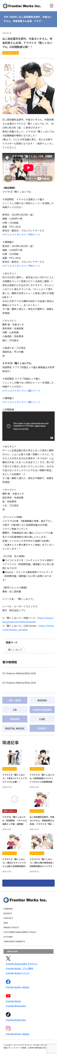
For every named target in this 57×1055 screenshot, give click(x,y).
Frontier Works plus (16, 1005)
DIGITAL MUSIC (15, 728)
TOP (6, 17)
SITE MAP (8, 936)
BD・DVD (15, 700)
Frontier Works (13, 1001)
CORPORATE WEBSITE (14, 941)
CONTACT (8, 918)
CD (15, 709)
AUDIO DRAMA (42, 709)
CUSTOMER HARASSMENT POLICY (20, 932)
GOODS (15, 719)
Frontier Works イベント (18, 973)
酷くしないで (15, 649)
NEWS (13, 17)
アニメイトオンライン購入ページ (22, 390)
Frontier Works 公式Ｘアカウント (22, 963)
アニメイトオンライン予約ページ (22, 234)
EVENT (42, 728)
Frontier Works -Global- (18, 987)
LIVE (42, 719)
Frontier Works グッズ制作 (19, 968)
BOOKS (42, 700)
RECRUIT (8, 913)
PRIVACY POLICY (11, 927)
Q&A (6, 922)
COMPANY (8, 908)
